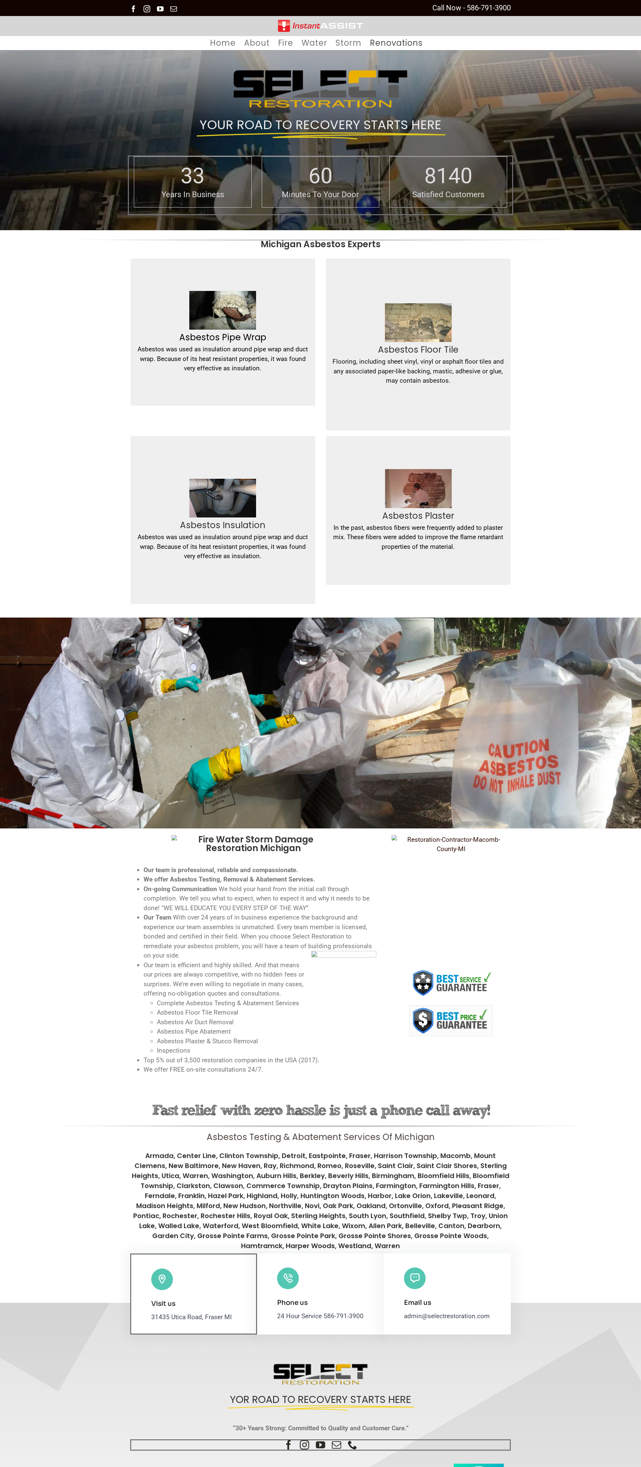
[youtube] (320, 1445)
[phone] (352, 1445)
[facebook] (288, 1445)
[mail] (336, 1445)
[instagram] (304, 1445)
